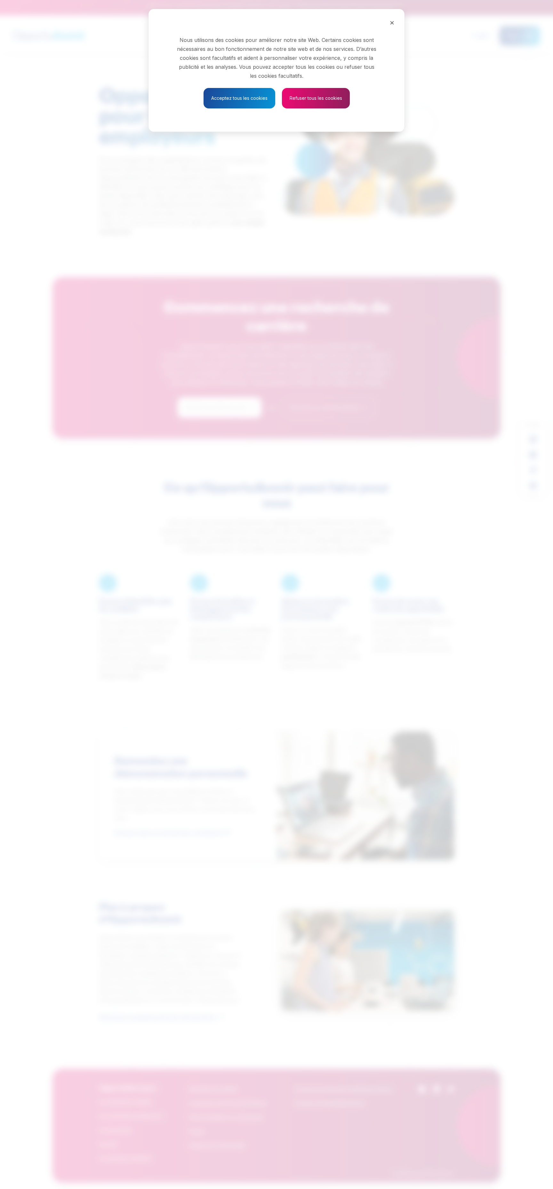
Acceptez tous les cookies (239, 98)
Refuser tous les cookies (316, 98)
